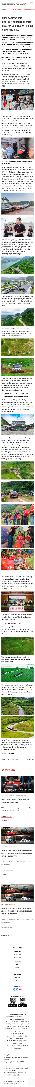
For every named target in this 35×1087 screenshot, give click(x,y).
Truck (17, 981)
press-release (5, 870)
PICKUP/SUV (11, 847)
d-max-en (3, 874)
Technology (17, 957)
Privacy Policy (8, 1055)
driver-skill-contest (14, 796)
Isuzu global (17, 961)
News (10, 816)
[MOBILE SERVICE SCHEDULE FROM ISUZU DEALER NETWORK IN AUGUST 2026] (17, 784)
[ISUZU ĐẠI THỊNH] (14, 4)
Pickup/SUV (17, 977)
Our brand (17, 974)
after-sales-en (24, 796)
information (4, 816)
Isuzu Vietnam (17, 948)
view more (4, 820)
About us (17, 951)
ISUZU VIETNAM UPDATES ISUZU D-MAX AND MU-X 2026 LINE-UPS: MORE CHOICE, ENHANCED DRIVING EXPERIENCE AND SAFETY (16, 853)
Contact (17, 968)
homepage (4, 10)
